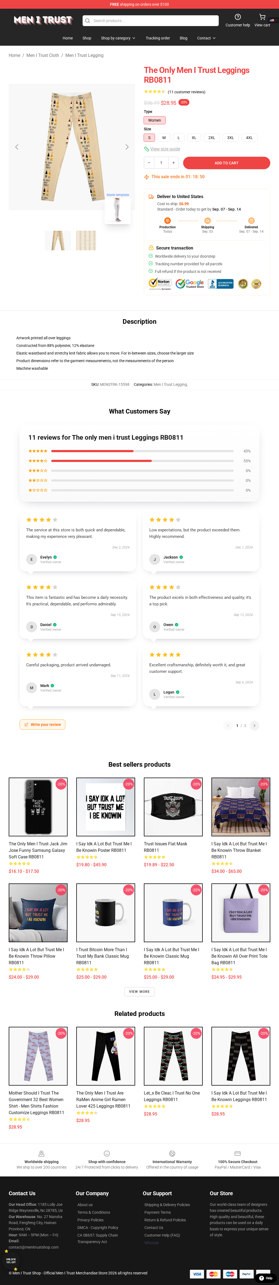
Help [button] (269, 1278)
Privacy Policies (90, 1220)
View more (139, 992)
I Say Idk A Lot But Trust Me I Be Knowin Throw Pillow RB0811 (36, 956)
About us (85, 1205)
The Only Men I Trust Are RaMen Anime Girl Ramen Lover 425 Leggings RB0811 (103, 1099)
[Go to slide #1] (58, 240)
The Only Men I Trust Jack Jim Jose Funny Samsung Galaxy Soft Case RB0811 (38, 850)
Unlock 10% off (11, 1261)
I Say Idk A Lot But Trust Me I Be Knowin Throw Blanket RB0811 (239, 850)
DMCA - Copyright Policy (97, 1227)
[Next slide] (126, 147)
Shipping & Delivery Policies (167, 1205)
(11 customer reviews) (186, 92)
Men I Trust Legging (84, 55)
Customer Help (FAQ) (162, 1235)
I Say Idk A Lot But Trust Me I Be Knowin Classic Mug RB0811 (171, 956)
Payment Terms (157, 1212)
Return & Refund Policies (165, 1220)
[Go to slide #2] (86, 240)
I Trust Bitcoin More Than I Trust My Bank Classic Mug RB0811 (102, 956)
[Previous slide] (17, 147)
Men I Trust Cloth (42, 55)
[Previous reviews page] (228, 726)
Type (148, 111)
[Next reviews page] (254, 726)
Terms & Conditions (93, 1212)
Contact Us (153, 1227)
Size (147, 129)
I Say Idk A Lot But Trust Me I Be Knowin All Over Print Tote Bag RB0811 (239, 956)
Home (14, 55)
